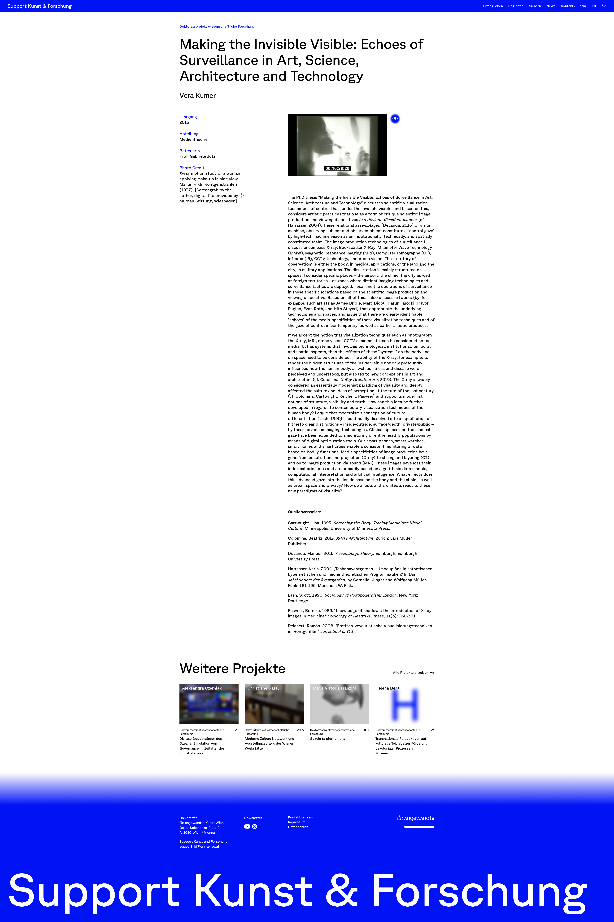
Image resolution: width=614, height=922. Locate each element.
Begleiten (515, 6)
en (594, 5)
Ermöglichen (493, 6)
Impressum (296, 822)
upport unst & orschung (39, 6)
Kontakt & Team (573, 6)
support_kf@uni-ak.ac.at (199, 846)
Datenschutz (298, 827)
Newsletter (253, 818)
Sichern (535, 6)
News (550, 6)
